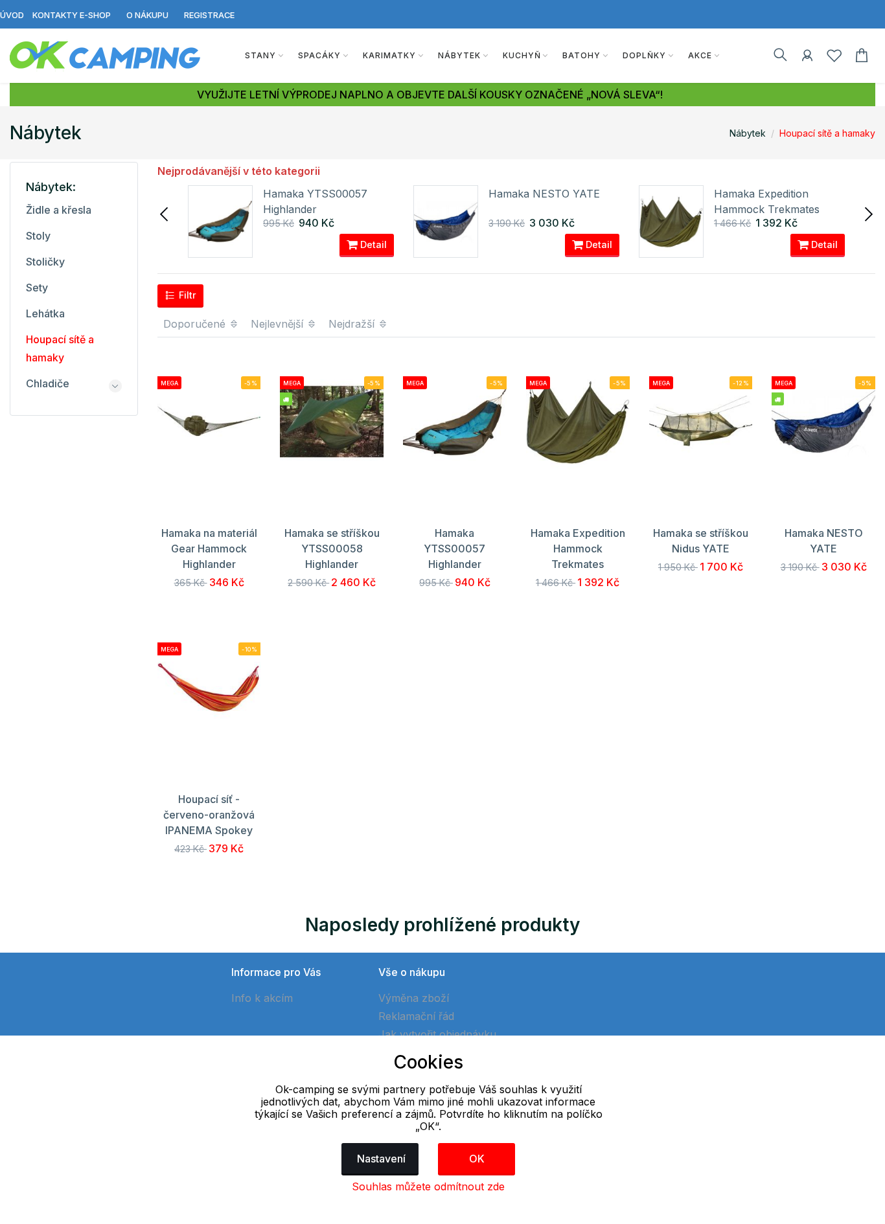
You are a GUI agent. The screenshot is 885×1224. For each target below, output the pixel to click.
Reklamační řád (416, 1016)
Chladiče (47, 383)
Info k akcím (262, 998)
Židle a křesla (58, 209)
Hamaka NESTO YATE (544, 193)
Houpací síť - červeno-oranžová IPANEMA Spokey (209, 815)
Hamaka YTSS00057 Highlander (454, 549)
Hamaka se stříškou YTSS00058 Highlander (332, 549)
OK (477, 1158)
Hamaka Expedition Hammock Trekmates (578, 549)
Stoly (38, 235)
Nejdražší (353, 323)
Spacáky (319, 55)
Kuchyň (522, 55)
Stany (260, 55)
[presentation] (165, 213)
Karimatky (389, 55)
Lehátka (45, 313)
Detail (372, 244)
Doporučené (196, 323)
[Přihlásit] (807, 57)
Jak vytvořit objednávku (437, 1034)
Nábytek (459, 55)
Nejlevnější (278, 323)
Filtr (186, 294)
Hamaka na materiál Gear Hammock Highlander (209, 549)
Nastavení (381, 1158)
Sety (37, 287)
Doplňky (644, 55)
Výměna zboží (413, 998)
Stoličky (45, 261)
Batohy (581, 55)
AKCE (700, 55)
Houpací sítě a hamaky (827, 133)
